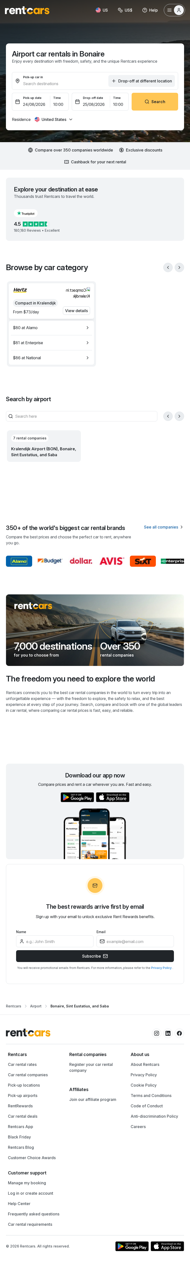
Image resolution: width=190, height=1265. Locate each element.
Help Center (19, 1203)
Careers (138, 1126)
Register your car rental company (91, 1067)
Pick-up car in (33, 77)
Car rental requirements (30, 1224)
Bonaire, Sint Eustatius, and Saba (79, 1006)
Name (21, 932)
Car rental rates (22, 1064)
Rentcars (13, 1006)
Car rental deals (22, 1116)
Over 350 (120, 646)
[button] (30, 213)
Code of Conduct (147, 1105)
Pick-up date (32, 98)
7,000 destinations (53, 646)
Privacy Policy (161, 968)
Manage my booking (27, 1182)
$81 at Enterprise (28, 342)
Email (101, 932)
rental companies (117, 655)
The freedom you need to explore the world (80, 678)
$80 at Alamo (25, 327)
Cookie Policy (144, 1085)
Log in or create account (30, 1193)
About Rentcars (145, 1064)
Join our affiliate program (92, 1099)
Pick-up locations (24, 1085)
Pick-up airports (22, 1095)
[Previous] (168, 267)
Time (57, 98)
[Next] (179, 267)
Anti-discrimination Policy (154, 1116)
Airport (36, 1006)
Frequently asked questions (33, 1213)
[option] (51, 328)
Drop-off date (93, 98)
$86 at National (27, 357)
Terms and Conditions (151, 1095)
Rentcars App (20, 1126)
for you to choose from (36, 655)
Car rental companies (28, 1074)
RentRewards (20, 1105)
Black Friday (19, 1136)
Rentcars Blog (21, 1147)
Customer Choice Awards (32, 1157)
